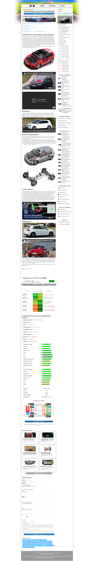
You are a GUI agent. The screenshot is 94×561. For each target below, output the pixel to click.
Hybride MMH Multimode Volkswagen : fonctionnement (64, 78)
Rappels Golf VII (62, 42)
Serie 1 (45, 424)
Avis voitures (62, 187)
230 (63, 62)
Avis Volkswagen (62, 125)
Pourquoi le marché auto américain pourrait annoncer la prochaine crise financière (65, 139)
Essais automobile (63, 190)
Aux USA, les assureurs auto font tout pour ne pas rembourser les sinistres (66, 144)
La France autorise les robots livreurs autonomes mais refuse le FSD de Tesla (66, 149)
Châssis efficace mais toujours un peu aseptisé (34, 23)
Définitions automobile (64, 214)
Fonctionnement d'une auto (65, 211)
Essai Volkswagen (63, 120)
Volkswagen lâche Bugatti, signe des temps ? (65, 83)
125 (64, 53)
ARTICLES (52, 6)
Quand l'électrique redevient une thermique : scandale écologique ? (30, 453)
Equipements (62, 43)
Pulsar (52, 424)
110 (64, 48)
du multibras (39, 191)
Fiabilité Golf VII (62, 40)
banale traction (30, 115)
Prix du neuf (61, 39)
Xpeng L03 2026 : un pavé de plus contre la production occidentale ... (66, 178)
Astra (43, 424)
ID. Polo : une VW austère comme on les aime (66, 87)
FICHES (42, 6)
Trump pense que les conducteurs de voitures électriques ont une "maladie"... (65, 154)
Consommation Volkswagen (65, 123)
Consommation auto (64, 194)
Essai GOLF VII (62, 24)
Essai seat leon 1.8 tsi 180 (48, 544)
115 (64, 68)
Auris (37, 425)
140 (64, 54)
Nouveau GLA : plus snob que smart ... (65, 162)
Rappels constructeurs (64, 203)
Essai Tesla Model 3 (40, 545)
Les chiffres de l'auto (64, 216)
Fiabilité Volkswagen (63, 127)
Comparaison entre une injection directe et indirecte (31, 541)
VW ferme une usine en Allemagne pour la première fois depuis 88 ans (66, 99)
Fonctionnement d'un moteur (46, 466)
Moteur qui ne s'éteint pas (28, 438)
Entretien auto (63, 209)
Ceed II (39, 424)
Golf (42, 141)
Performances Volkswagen (64, 118)
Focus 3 (48, 424)
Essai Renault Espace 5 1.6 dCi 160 (28, 547)
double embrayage (49, 136)
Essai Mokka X (25, 545)
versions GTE (33, 46)
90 (63, 63)
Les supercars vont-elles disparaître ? (46, 541)
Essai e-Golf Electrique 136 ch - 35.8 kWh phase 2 (64, 31)
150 (64, 56)
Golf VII (32, 9)
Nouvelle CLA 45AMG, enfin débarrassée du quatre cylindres (65, 166)
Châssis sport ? (27, 29)
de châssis (47, 258)
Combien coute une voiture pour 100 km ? (45, 542)
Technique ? (26, 25)
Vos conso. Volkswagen (64, 224)
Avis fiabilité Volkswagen (65, 222)
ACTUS (62, 6)
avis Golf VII (62, 32)
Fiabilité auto (62, 196)
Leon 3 (40, 425)
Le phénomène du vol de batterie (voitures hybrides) (47, 439)
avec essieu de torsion (33, 37)
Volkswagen (28, 9)
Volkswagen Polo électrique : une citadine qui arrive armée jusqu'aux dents (66, 104)
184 (64, 71)
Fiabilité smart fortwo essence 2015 (37, 544)
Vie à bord (61, 36)
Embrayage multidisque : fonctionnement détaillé (46, 453)
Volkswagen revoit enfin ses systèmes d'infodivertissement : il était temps (66, 94)
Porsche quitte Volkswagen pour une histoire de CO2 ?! (66, 134)
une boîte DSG (43, 136)
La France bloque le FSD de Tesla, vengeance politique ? (66, 169)
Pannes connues (63, 201)
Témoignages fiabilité (64, 199)
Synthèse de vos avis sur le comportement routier (34, 31)
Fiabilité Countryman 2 (32, 545)
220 (63, 60)
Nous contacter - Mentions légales (47, 554)
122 (63, 51)
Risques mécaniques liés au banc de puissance (30, 542)
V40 (37, 424)
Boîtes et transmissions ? (29, 26)
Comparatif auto (63, 192)
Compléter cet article (28, 268)
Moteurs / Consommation (64, 34)
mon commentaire (39, 534)
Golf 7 (25, 36)
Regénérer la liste (38, 473)
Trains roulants (27, 28)
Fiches (23, 9)
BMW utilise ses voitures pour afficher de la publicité (66, 159)
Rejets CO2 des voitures (26, 544)
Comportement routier (64, 37)
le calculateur (35, 198)
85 (63, 45)
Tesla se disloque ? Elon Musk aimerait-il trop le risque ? (65, 173)
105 (64, 47)
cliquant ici (56, 558)
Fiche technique (62, 26)
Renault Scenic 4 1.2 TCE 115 (49, 545)
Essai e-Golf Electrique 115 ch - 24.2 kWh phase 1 (64, 28)
